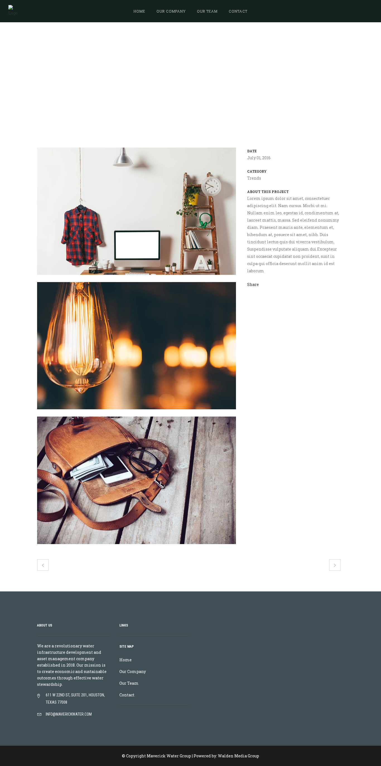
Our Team (129, 683)
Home (281, 73)
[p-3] (136, 547)
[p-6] (136, 278)
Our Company (132, 671)
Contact (126, 695)
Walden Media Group (238, 755)
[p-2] (136, 412)
